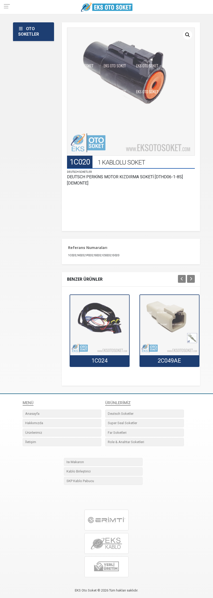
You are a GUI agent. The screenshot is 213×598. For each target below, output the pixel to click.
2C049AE (169, 360)
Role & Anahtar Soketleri (126, 442)
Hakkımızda (34, 423)
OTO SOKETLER (28, 31)
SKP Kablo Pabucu (80, 481)
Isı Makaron (75, 462)
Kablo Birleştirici (78, 471)
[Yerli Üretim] (106, 567)
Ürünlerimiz (33, 433)
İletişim (30, 442)
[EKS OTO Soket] (106, 544)
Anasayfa (32, 414)
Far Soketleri (117, 433)
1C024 (99, 360)
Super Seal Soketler (122, 423)
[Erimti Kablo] (106, 520)
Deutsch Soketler (121, 414)
